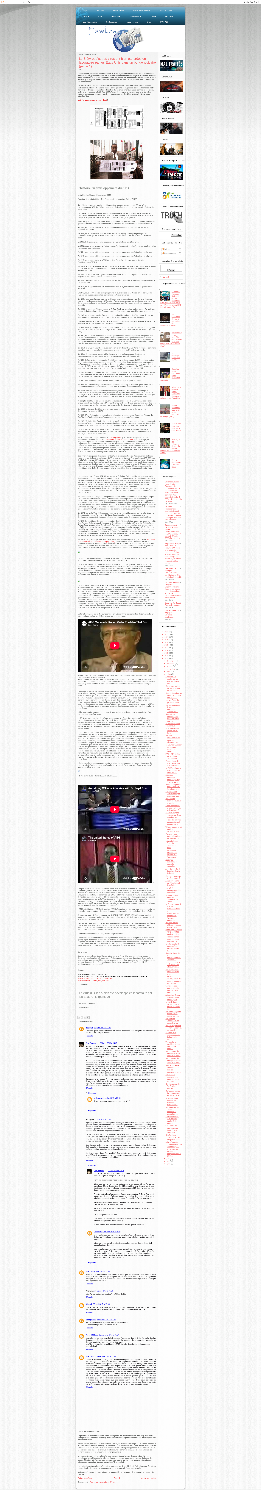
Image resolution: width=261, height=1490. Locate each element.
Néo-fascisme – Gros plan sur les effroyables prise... (173, 1137)
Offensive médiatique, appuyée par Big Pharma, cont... (172, 778)
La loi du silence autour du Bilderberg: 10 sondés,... (171, 898)
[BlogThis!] (82, 1017)
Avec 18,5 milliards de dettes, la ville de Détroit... (173, 871)
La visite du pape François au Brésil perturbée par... (173, 815)
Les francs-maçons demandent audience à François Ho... (173, 708)
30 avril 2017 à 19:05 (101, 1304)
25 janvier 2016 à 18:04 (103, 1291)
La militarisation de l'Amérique (172, 725)
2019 (166, 642)
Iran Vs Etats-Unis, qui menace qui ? (173, 701)
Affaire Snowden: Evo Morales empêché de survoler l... (172, 1120)
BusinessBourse (172, 482)
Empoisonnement (135, 16)
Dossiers (100, 11)
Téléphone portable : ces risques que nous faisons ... (173, 939)
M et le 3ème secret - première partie (176, 463)
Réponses (92, 1093)
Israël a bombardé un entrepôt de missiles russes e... (172, 947)
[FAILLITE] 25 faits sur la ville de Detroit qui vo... (172, 756)
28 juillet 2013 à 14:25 (108, 1043)
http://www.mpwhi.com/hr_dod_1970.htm (93, 980)
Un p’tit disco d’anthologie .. (170, 616)
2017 (166, 648)
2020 (166, 640)
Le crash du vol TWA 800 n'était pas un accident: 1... (172, 1005)
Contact (166, 277)
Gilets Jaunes (111, 22)
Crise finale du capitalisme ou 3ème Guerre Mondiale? (171, 1129)
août (169, 671)
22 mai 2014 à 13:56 (102, 1119)
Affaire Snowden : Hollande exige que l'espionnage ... (173, 1144)
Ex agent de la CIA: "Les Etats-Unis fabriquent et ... (173, 964)
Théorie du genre (165, 11)
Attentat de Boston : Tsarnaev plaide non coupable (173, 997)
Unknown (98, 1098)
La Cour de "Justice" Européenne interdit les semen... (173, 748)
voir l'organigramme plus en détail (92, 100)
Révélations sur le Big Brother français (172, 1086)
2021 (166, 637)
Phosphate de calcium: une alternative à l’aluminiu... (171, 853)
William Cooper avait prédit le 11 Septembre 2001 (173, 829)
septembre (171, 669)
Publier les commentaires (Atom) (102, 1482)
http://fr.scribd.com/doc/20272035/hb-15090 (95, 978)
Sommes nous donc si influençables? (173, 877)
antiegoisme (91, 1320)
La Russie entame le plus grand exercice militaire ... (173, 907)
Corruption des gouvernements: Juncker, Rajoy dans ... (172, 989)
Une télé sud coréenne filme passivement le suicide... (172, 717)
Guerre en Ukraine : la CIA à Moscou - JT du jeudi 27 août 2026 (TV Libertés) (173, 535)
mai (168, 1161)
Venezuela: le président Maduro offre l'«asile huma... (172, 1045)
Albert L (89, 1304)
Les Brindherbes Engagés (172, 611)
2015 (166, 653)
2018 (166, 645)
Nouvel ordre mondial (141, 11)
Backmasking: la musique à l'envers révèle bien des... (173, 1053)
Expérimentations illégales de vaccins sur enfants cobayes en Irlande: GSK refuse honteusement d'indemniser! (173, 592)
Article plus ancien (148, 1478)
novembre (171, 664)
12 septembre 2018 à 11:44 (105, 1356)
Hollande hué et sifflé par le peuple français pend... (173, 925)
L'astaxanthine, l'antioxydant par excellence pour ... (173, 794)
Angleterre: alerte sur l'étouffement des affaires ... (172, 883)
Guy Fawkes (91, 1043)
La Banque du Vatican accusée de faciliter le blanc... (172, 1036)
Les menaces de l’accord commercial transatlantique (171, 1110)
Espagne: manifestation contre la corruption (171, 863)
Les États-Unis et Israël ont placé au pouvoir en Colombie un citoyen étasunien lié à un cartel (173, 515)
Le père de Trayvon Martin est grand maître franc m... (173, 822)
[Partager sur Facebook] (88, 1017)
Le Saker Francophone (170, 508)
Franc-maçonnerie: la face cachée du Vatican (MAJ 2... (173, 808)
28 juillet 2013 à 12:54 (102, 1028)
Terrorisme (169, 16)
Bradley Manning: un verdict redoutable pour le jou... (173, 695)
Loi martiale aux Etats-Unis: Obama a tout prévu (171, 844)
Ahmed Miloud (92, 1335)
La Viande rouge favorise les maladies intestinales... (171, 1101)
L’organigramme (115, 438)
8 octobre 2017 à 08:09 (111, 1098)
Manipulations (118, 11)
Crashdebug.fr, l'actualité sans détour (171, 527)
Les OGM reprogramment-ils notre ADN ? (173, 890)
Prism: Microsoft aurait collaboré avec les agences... (172, 973)
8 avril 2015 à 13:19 (102, 1271)
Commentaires (170, 253)
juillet (169, 674)
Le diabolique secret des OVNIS (176, 356)
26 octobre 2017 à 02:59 (106, 1320)
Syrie (149, 22)
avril (168, 1164)
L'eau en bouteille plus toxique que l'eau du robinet (172, 763)
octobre (170, 666)
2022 (166, 634)
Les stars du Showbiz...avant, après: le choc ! (172, 1021)
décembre (171, 661)
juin (168, 1159)
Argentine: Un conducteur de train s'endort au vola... (172, 680)
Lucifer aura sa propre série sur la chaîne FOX (176, 427)
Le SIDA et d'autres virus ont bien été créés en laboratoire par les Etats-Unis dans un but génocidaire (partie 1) (117, 62)
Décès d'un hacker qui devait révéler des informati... (172, 688)
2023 (166, 632)
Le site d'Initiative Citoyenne (172, 583)
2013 (166, 658)
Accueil (85, 11)
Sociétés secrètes (90, 22)
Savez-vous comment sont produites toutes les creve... (172, 1078)
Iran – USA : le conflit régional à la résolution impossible (173, 575)
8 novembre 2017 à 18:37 (109, 1335)
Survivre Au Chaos (173, 603)
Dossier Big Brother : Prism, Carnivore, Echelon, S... (173, 1028)
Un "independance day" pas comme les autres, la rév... (173, 1093)
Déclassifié (115, 16)
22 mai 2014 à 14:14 (116, 1171)
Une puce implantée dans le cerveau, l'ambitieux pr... (173, 787)
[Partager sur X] (85, 1017)
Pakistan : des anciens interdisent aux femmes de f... (173, 836)
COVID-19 (164, 22)
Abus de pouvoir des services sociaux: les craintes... (173, 981)
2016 (166, 650)
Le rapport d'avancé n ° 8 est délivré (119, 440)
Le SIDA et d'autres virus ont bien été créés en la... (173, 770)
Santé (153, 16)
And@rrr (89, 1028)
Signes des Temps (173, 543)
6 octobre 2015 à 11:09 (111, 1232)
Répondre (89, 1036)
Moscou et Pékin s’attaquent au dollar (172, 730)
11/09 (100, 16)
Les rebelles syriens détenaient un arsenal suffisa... (173, 1014)
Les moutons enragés (170, 569)
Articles (167, 249)
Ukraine (86, 16)
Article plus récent (85, 1478)
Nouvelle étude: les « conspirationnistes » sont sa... (173, 956)
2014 (166, 656)
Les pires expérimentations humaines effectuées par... (172, 738)
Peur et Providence (172, 605)
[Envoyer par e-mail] (78, 1017)
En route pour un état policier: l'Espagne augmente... (171, 916)
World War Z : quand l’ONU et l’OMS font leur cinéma (173, 932)
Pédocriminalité (132, 22)
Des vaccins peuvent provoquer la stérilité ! (173, 801)
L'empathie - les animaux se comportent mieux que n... (173, 1152)
